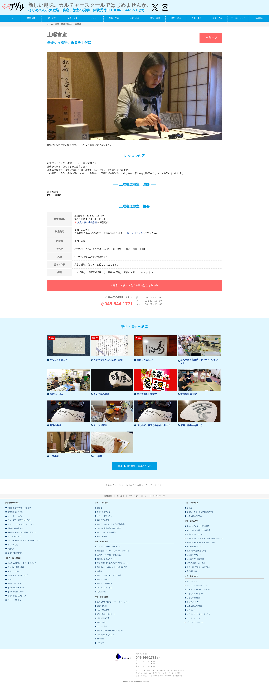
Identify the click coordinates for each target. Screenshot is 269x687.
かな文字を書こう (59, 360)
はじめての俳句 (103, 579)
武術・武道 (176, 18)
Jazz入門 (11, 579)
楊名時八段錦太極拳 (15, 553)
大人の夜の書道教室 (87, 222)
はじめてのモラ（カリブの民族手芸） (111, 524)
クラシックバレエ (14, 571)
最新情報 (31, 18)
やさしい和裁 (102, 536)
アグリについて (238, 18)
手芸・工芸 (114, 18)
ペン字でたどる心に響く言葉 (108, 360)
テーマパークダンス (15, 583)
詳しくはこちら (135, 233)
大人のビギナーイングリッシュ (109, 547)
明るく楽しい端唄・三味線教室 (198, 530)
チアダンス (191, 610)
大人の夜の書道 (101, 394)
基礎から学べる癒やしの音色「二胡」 (201, 542)
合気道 (189, 508)
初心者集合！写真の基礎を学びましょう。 (113, 563)
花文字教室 (101, 592)
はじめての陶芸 (103, 520)
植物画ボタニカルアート (106, 559)
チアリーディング (193, 618)
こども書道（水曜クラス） (197, 594)
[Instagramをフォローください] (163, 6)
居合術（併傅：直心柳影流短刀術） (200, 512)
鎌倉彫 (99, 508)
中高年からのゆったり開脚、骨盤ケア (22, 532)
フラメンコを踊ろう (15, 600)
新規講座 (52, 18)
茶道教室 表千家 (188, 394)
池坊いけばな (56, 394)
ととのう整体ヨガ (14, 536)
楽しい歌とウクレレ (194, 547)
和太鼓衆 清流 (192, 571)
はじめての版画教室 (104, 583)
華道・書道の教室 (63, 24)
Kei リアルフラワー (104, 512)
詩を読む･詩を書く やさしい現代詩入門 (112, 567)
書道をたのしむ (145, 360)
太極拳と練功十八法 (15, 528)
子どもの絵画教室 (193, 598)
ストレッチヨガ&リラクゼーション (21, 524)
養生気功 (11, 549)
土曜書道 (54, 456)
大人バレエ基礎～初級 (16, 567)
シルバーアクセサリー (105, 516)
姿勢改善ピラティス (15, 512)
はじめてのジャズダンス (17, 596)
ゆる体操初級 (13, 545)
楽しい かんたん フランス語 (109, 575)
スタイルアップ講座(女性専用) (19, 520)
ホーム (10, 18)
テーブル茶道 (100, 425)
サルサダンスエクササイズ (18, 575)
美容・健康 (72, 18)
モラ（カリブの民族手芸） (107, 532)
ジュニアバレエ (193, 602)
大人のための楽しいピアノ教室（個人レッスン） (205, 538)
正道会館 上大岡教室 (194, 516)
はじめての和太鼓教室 (195, 559)
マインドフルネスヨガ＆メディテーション (24, 541)
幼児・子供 (217, 18)
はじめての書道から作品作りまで (154, 425)
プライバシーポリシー (139, 496)
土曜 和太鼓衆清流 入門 (196, 551)
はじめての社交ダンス (16, 592)
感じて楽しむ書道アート (149, 394)
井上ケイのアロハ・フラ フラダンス (22, 563)
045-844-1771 (119, 303)
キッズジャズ (192, 581)
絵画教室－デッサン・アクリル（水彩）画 (113, 551)
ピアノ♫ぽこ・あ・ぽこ (196, 563)
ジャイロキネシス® (15, 516)
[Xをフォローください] (155, 6)
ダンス (93, 18)
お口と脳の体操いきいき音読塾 (19, 508)
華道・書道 (155, 18)
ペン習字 (97, 456)
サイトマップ (159, 496)
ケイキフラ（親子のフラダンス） (199, 589)
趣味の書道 (55, 425)
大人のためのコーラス (195, 534)
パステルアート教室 (104, 588)
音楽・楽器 (196, 18)
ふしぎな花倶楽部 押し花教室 (109, 528)
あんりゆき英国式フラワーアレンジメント (199, 361)
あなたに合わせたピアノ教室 (198, 526)
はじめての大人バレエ (16, 588)
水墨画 (99, 571)
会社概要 (120, 496)
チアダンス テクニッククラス (198, 614)
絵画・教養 (134, 18)
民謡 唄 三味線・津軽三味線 (198, 567)
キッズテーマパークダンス (197, 585)
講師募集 (259, 18)
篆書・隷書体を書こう (191, 425)
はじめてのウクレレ (194, 555)
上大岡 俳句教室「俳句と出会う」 (110, 555)
